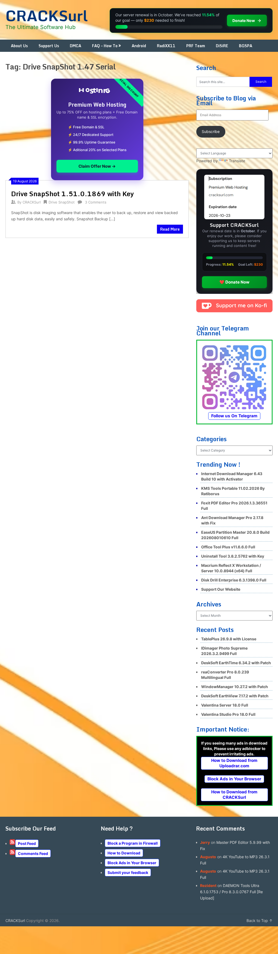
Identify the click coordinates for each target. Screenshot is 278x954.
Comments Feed (33, 853)
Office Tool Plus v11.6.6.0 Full (228, 547)
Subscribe (211, 131)
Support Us (49, 46)
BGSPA (245, 46)
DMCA (75, 46)
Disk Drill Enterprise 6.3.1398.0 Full (233, 580)
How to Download (124, 853)
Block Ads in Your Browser (234, 778)
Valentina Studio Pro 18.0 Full (228, 714)
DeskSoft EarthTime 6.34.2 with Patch (236, 662)
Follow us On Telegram (234, 415)
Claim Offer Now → (97, 166)
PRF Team (195, 46)
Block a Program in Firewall (133, 843)
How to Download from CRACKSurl (234, 794)
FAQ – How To (105, 46)
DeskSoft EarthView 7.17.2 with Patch (234, 696)
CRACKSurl (46, 15)
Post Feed (27, 843)
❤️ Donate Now (234, 282)
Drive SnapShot (62, 202)
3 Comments (95, 202)
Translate (237, 160)
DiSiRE (222, 46)
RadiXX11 (166, 46)
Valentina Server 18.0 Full (224, 705)
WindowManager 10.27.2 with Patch (234, 686)
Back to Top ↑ (260, 920)
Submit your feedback (128, 872)
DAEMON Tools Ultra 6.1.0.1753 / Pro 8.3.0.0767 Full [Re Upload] (231, 891)
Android (139, 46)
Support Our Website (220, 589)
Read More (170, 229)
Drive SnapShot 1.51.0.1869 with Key (72, 193)
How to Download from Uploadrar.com (234, 763)
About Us (19, 46)
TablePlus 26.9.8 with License (228, 639)
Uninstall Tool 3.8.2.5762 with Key (232, 556)
